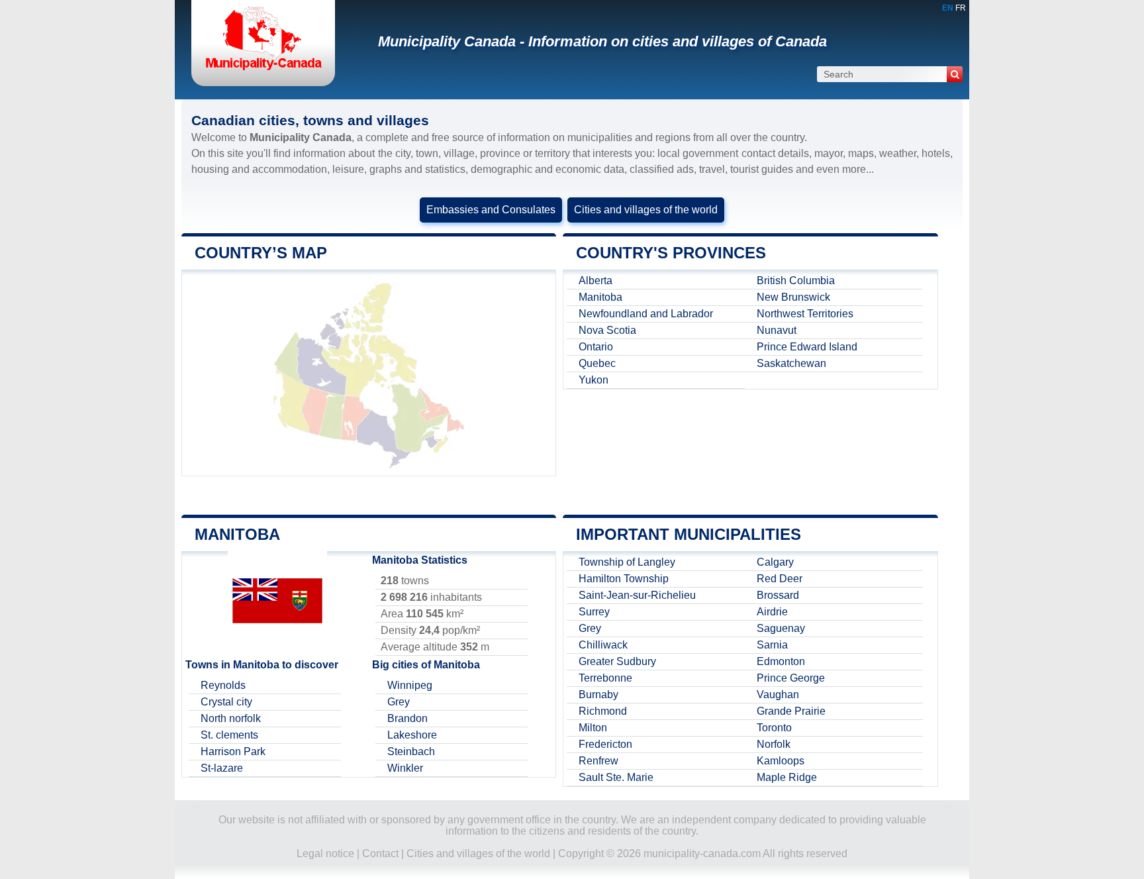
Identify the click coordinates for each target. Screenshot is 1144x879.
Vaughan (778, 694)
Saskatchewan (791, 363)
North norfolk (231, 718)
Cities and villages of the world (646, 209)
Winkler (405, 768)
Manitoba (600, 297)
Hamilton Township (624, 578)
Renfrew (598, 760)
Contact (380, 853)
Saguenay (781, 628)
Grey (398, 701)
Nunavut (776, 330)
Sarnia (772, 644)
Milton (593, 727)
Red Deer (779, 578)
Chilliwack (603, 644)
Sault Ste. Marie (616, 777)
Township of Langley (627, 562)
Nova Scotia (607, 330)
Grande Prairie (791, 711)
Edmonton (781, 661)
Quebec (597, 363)
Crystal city (226, 701)
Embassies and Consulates (490, 209)
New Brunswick (793, 297)
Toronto (774, 727)
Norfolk (773, 744)
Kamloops (780, 760)
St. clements (229, 735)
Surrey (594, 611)
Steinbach (411, 751)
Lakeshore (412, 735)
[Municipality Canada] (263, 69)
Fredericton (605, 744)
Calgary (775, 562)
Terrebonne (605, 678)
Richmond (603, 711)
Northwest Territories (805, 313)
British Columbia (796, 280)
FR (960, 8)
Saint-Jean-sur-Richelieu (637, 595)
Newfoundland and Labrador (646, 313)
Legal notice (325, 853)
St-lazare (222, 768)
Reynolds (223, 685)
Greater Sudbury (617, 661)
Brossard (778, 595)
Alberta (595, 280)
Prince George (791, 678)
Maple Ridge (787, 777)
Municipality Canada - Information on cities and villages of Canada (602, 41)
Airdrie (772, 611)
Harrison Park (233, 751)
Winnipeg (409, 685)
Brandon (407, 718)
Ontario (596, 346)
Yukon (593, 380)
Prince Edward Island (807, 346)
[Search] (955, 74)
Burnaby (598, 694)
